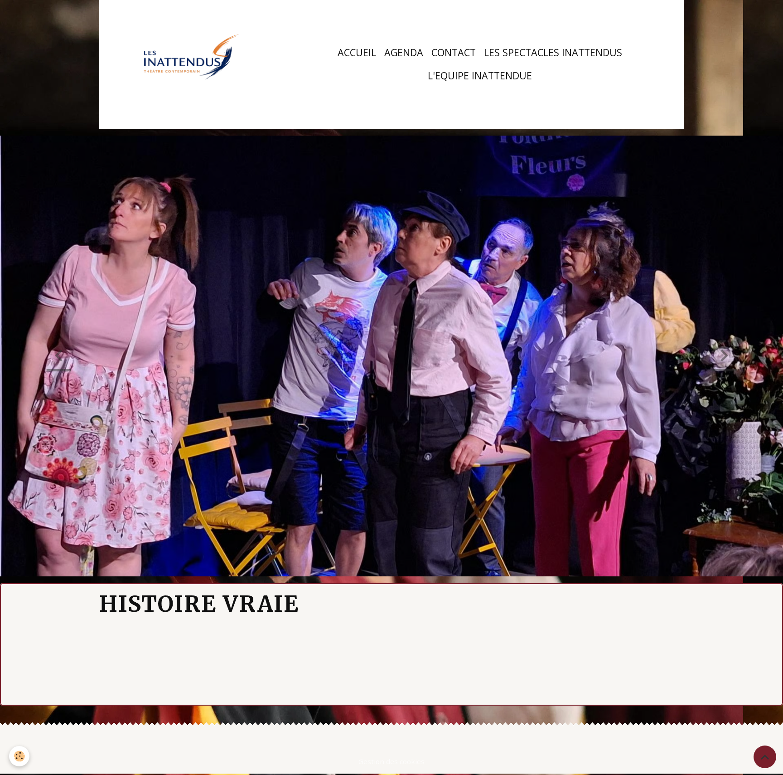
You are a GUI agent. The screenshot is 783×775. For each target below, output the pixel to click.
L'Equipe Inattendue (480, 75)
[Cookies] (19, 756)
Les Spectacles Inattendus (553, 52)
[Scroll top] (765, 757)
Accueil (357, 52)
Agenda (403, 52)
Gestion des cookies (391, 761)
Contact (453, 52)
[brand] (191, 64)
